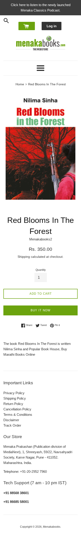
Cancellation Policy (17, 409)
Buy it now (40, 310)
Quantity (41, 269)
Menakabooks (51, 526)
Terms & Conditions (17, 414)
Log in (51, 26)
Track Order (12, 425)
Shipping (24, 256)
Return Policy (13, 404)
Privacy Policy (14, 393)
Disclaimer (11, 420)
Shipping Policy (14, 398)
